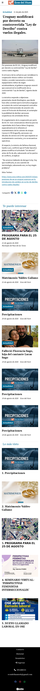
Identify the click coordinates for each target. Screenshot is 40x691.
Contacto (20, 649)
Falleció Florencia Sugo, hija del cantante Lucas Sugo (17, 354)
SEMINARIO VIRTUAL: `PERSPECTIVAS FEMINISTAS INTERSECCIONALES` (18, 584)
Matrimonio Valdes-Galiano (20, 277)
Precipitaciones (12, 314)
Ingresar (21, 662)
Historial (20, 654)
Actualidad (7, 12)
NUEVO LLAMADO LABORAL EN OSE (15, 624)
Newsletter (20, 658)
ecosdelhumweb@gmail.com (20, 674)
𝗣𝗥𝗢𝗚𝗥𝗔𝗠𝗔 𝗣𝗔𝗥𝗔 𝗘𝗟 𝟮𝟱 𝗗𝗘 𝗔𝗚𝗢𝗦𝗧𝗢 (19, 237)
